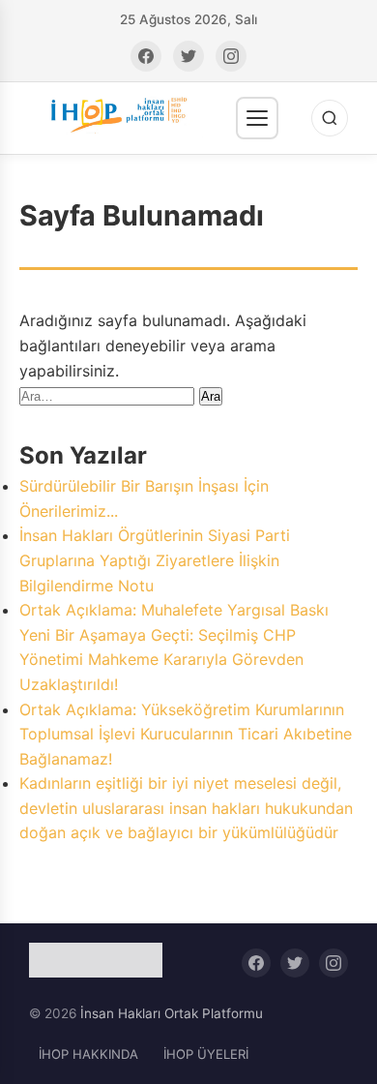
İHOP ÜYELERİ (205, 1054)
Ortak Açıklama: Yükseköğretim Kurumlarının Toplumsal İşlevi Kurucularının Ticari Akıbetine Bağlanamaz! (185, 734)
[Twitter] (188, 56)
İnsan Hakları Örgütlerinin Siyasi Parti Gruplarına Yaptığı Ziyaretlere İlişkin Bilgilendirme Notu (154, 560)
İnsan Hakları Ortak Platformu (171, 1013)
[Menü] (257, 118)
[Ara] (329, 118)
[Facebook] (145, 56)
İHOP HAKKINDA (88, 1054)
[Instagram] (231, 56)
